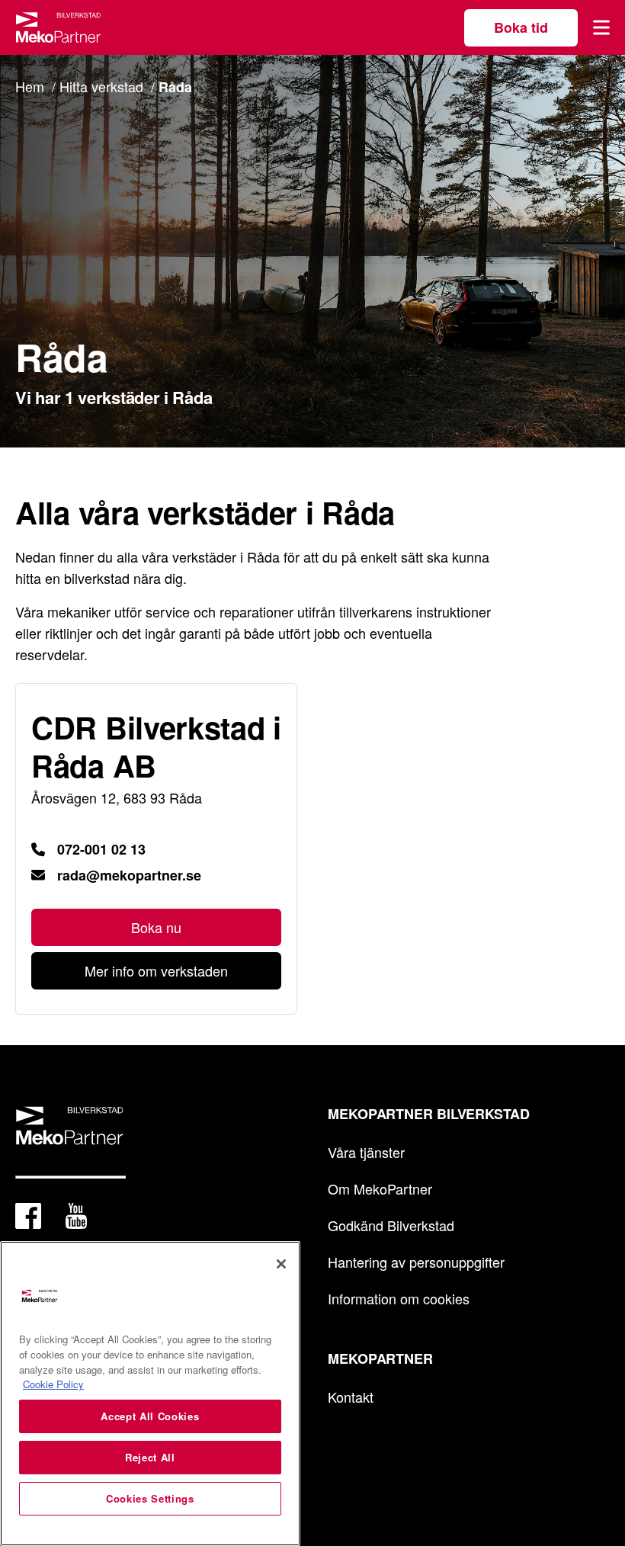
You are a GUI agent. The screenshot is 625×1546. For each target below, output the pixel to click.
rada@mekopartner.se (129, 875)
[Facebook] (28, 1219)
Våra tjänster (366, 1152)
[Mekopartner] (58, 27)
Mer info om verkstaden (156, 970)
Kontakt (350, 1396)
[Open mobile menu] (601, 27)
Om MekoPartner (380, 1188)
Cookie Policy (53, 1384)
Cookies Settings (150, 1498)
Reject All (150, 1457)
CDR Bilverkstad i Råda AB (156, 746)
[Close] (281, 1264)
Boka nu (156, 927)
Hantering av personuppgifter (416, 1262)
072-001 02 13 (101, 849)
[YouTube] (76, 1219)
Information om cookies (399, 1298)
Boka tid (521, 27)
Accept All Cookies (150, 1416)
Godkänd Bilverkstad (391, 1225)
